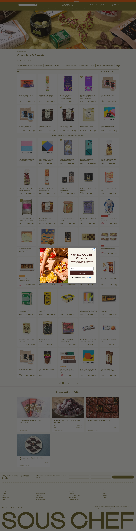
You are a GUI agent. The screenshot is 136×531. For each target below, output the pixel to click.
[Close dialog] (94, 249)
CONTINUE (81, 273)
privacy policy (88, 277)
